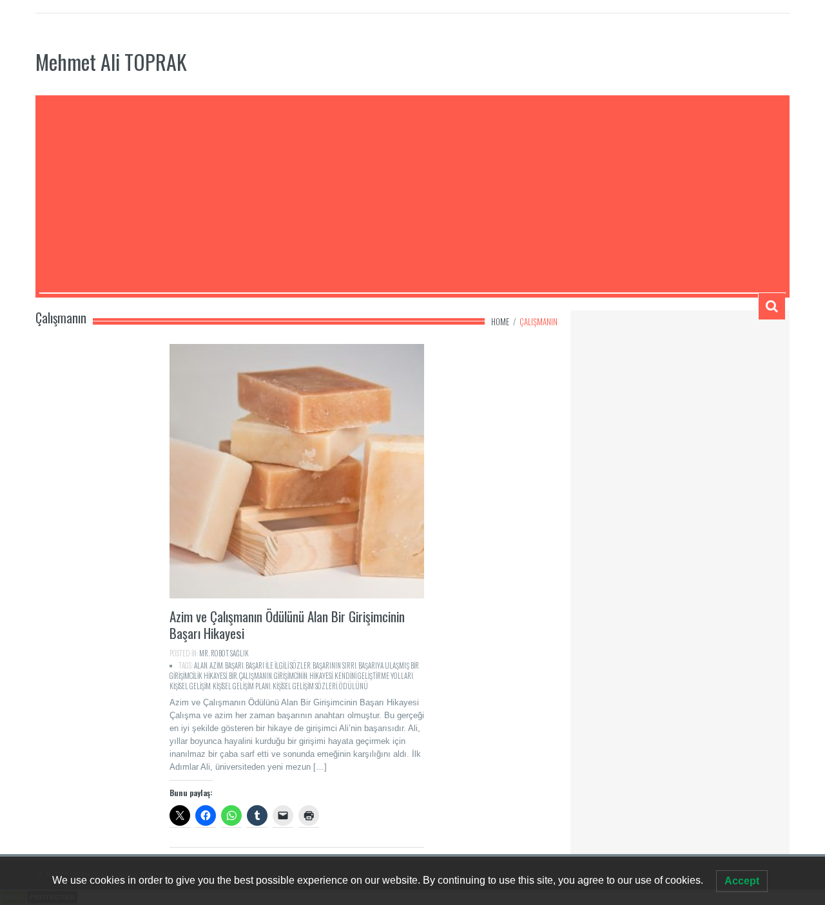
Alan (201, 665)
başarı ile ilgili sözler (278, 665)
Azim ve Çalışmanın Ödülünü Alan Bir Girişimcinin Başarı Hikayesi (287, 624)
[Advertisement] (412, 196)
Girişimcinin (290, 676)
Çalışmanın (255, 676)
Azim (216, 665)
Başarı (234, 665)
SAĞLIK (239, 653)
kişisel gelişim (190, 686)
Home (500, 321)
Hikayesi (321, 676)
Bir (233, 676)
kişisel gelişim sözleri (305, 686)
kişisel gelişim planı (242, 686)
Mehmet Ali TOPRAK (111, 61)
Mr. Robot (213, 653)
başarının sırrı (334, 665)
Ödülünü (353, 686)
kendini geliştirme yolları (374, 676)
